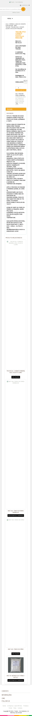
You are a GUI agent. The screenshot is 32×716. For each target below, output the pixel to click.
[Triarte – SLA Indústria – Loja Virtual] (16, 2)
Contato (20, 708)
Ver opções (15, 377)
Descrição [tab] (9, 109)
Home (4, 706)
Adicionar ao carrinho (21, 90)
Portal (10, 708)
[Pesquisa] (23, 9)
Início (7, 24)
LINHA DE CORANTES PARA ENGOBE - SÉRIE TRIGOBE (16, 25)
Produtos (26, 706)
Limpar (25, 83)
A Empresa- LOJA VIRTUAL (14, 706)
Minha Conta (16, 12)
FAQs (14, 708)
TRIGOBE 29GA (19, 103)
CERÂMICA (11, 24)
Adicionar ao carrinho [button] (15, 515)
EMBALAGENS (19, 82)
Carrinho (25, 5)
